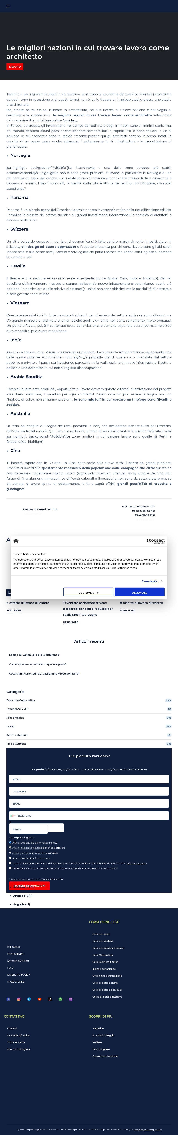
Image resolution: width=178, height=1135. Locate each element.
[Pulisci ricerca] (14, 841)
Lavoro (15, 66)
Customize (86, 592)
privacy (158, 1129)
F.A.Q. (10, 967)
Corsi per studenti (102, 941)
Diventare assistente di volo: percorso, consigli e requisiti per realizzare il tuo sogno (88, 608)
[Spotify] (60, 999)
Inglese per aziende (104, 968)
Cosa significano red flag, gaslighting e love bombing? (44, 673)
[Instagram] (18, 999)
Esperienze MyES (88, 709)
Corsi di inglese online (105, 982)
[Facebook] (8, 999)
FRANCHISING (15, 953)
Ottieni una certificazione (107, 975)
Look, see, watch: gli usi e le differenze (34, 654)
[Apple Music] (70, 999)
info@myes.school (144, 1129)
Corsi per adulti (101, 934)
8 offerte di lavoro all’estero (141, 603)
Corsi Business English (105, 961)
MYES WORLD (15, 981)
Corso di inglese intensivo (107, 996)
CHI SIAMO (13, 946)
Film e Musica (88, 717)
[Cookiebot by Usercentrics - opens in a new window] (149, 541)
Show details (149, 581)
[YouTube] (39, 999)
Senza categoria (88, 735)
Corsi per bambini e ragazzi (108, 948)
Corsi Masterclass (102, 954)
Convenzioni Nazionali (105, 1056)
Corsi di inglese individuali (107, 989)
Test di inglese (101, 1049)
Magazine (98, 1028)
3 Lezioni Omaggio (103, 1035)
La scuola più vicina (18, 1035)
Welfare (97, 1042)
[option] (91, 860)
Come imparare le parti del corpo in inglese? (37, 664)
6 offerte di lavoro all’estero (27, 603)
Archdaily (70, 120)
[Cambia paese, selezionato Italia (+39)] (13, 815)
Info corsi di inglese (18, 1049)
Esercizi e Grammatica (88, 700)
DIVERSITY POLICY (18, 974)
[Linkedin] (29, 999)
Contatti (12, 1028)
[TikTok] (50, 999)
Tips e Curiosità (88, 744)
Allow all (139, 592)
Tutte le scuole (16, 1042)
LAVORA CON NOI (18, 960)
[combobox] (28, 829)
